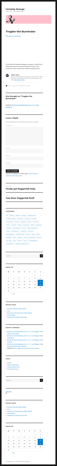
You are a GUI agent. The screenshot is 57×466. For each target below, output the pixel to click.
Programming (20, 234)
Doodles (23, 221)
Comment (9, 125)
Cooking (26, 218)
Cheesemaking (10, 218)
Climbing (20, 218)
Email (8, 155)
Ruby (14, 237)
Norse (8, 231)
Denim (17, 221)
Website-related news (22, 243)
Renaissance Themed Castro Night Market (19, 313)
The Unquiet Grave (12, 369)
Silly (14, 240)
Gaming (28, 85)
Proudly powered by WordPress (22, 461)
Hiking (19, 225)
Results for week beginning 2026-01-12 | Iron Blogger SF (24, 336)
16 (40, 281)
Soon (8, 311)
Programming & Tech (13, 367)
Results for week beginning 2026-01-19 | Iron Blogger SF (24, 331)
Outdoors (23, 231)
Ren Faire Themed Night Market (16, 309)
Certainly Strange (15, 9)
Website (8, 162)
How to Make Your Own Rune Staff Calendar (26, 348)
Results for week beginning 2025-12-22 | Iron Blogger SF (24, 344)
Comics (9, 362)
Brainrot (9, 342)
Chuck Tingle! (11, 315)
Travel (25, 240)
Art (7, 215)
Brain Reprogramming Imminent (17, 346)
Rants (38, 234)
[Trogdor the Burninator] (24, 49)
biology (24, 215)
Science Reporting (29, 237)
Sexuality (9, 240)
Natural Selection (32, 228)
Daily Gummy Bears (13, 365)
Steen (9, 85)
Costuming (9, 221)
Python (28, 234)
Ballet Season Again (13, 333)
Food (7, 225)
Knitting (8, 228)
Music (24, 228)
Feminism (36, 221)
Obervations (15, 231)
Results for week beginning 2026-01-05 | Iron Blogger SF (24, 340)
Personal (30, 231)
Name (8, 148)
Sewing (39, 237)
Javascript (26, 225)
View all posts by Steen (19, 80)
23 (40, 284)
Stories (19, 240)
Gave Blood (10, 338)
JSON (32, 225)
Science (20, 237)
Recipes (8, 237)
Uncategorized (32, 240)
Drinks (29, 221)
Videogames (10, 243)
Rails (33, 234)
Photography (10, 234)
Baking (12, 215)
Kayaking (38, 225)
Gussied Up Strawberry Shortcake (17, 317)
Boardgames (22, 85)
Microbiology (17, 228)
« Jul (13, 294)
